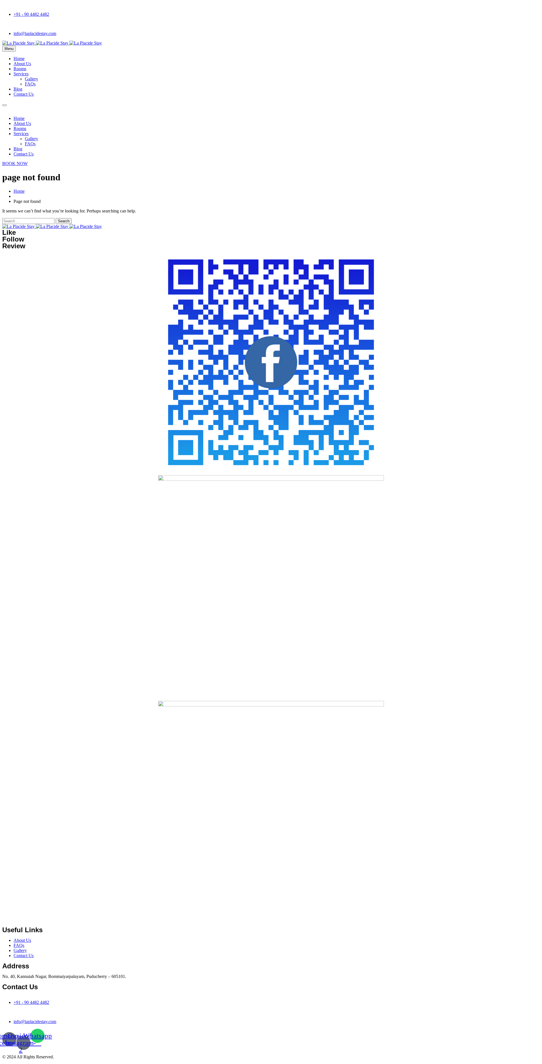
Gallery (31, 78)
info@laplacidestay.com (35, 33)
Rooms (20, 68)
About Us (22, 63)
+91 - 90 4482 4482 (31, 14)
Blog (18, 89)
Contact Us (24, 94)
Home (19, 58)
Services (21, 73)
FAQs (30, 84)
